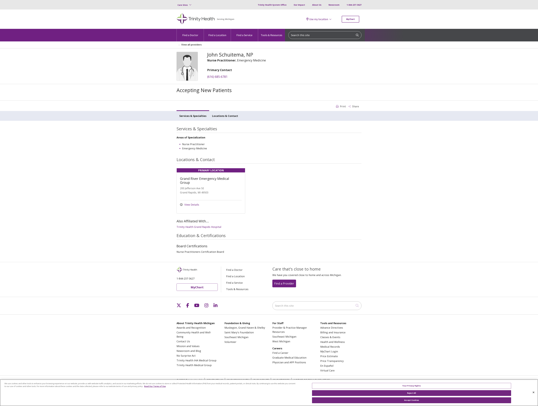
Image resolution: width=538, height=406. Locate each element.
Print (342, 106)
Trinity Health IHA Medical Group (196, 360)
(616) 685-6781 (217, 77)
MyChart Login (329, 351)
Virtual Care (327, 370)
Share (355, 106)
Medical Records (330, 346)
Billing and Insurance (332, 332)
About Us (316, 4)
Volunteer (230, 342)
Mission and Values (188, 346)
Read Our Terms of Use (155, 386)
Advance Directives (331, 327)
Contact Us (183, 341)
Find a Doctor (190, 35)
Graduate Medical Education (289, 357)
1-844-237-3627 (354, 4)
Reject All (411, 393)
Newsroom (334, 4)
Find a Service (244, 35)
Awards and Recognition (191, 327)
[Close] (533, 392)
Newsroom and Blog (189, 351)
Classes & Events (330, 337)
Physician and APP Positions (289, 362)
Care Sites (183, 5)
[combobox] (324, 35)
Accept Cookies (411, 400)
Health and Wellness (332, 342)
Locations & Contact (225, 116)
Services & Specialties (192, 116)
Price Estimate (329, 356)
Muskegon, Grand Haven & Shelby (244, 327)
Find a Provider (284, 283)
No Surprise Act (186, 355)
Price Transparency (332, 361)
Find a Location (217, 35)
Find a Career (280, 352)
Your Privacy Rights (411, 385)
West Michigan (281, 341)
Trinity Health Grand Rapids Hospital (199, 227)
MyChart (350, 19)
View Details (191, 204)
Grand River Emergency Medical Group (204, 180)
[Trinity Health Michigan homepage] (196, 19)
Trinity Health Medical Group (194, 365)
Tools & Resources (271, 35)
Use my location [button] (318, 19)
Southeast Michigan (236, 337)
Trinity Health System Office (272, 4)
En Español (326, 365)
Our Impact (299, 4)
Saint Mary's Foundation (239, 332)
